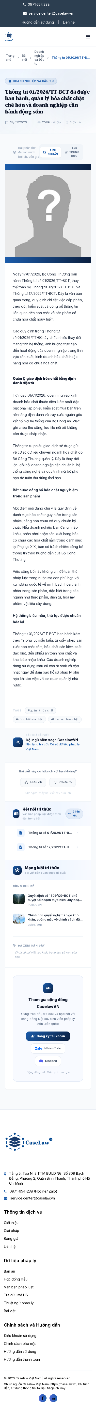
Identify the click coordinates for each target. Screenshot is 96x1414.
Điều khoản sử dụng (20, 1335)
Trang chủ (10, 57)
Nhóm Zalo (48, 1048)
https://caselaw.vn (63, 1384)
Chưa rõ (62, 782)
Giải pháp (11, 1230)
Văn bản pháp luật (18, 1287)
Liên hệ (69, 22)
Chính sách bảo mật (20, 1343)
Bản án (9, 1271)
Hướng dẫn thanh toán (22, 1359)
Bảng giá (11, 1238)
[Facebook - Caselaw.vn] (43, 1398)
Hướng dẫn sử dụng (38, 22)
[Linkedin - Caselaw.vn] (53, 1398)
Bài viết (24, 57)
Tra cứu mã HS (16, 1295)
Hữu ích (33, 782)
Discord (51, 1061)
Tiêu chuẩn (50, 152)
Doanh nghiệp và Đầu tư (39, 57)
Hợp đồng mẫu (16, 1279)
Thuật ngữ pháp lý (19, 1303)
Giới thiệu (11, 1223)
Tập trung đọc (72, 152)
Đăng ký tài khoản (48, 1036)
